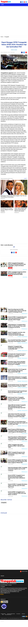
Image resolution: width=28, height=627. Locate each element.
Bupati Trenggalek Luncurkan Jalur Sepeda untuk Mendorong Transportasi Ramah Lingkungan (16, 334)
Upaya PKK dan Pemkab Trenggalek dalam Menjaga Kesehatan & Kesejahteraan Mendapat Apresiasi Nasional (17, 407)
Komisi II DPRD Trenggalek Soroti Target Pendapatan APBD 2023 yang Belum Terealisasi (17, 493)
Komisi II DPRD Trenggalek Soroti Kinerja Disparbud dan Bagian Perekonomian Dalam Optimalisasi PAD (16, 477)
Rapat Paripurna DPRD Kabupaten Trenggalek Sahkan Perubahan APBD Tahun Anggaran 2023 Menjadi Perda (17, 431)
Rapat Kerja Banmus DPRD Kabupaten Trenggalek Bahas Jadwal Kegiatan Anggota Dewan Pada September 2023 (17, 438)
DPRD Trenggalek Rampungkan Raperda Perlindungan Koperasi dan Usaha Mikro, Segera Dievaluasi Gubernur (17, 264)
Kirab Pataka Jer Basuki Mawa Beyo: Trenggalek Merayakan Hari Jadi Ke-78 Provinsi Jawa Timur (17, 423)
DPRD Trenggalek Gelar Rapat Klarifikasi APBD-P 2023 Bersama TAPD (16, 446)
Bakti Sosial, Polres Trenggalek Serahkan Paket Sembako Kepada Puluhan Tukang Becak (16, 399)
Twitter (23, 616)
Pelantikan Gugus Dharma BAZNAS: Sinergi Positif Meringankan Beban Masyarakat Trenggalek (16, 363)
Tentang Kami (3, 613)
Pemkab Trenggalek (22, 336)
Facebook (22, 616)
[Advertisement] (14, 21)
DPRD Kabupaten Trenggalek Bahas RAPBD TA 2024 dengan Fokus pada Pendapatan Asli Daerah (17, 326)
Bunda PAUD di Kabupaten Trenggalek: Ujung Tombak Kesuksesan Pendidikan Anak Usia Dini (17, 378)
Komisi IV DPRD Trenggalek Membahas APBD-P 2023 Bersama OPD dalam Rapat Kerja (17, 485)
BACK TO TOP (24, 571)
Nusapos (23, 613)
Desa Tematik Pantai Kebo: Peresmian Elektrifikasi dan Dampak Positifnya (17, 340)
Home (2, 36)
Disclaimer (18, 613)
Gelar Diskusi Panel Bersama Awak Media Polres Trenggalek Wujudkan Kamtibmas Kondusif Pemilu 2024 (17, 415)
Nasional (25, 269)
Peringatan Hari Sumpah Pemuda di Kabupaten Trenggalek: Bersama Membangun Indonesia (16, 355)
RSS (26, 616)
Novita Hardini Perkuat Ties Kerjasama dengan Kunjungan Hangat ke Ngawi (17, 385)
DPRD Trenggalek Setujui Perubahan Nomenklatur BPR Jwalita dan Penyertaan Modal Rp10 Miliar (17, 273)
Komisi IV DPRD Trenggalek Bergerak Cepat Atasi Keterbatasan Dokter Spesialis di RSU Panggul (17, 318)
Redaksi (2, 594)
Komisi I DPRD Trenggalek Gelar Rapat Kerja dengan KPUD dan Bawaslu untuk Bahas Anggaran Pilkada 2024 (17, 461)
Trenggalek (6, 36)
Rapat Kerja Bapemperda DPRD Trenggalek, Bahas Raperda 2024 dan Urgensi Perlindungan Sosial (17, 311)
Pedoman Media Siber (11, 613)
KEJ (3, 614)
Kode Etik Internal (8, 614)
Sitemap (25, 616)
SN (3, 4)
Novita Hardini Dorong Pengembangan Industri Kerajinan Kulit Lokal (17, 391)
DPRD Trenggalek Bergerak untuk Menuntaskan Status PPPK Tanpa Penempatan (16, 454)
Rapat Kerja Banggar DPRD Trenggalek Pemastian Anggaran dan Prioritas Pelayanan (17, 469)
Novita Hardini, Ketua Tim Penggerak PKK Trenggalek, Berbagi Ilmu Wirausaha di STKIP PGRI (17, 371)
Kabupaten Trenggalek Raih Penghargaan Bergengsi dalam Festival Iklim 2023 (15, 348)
